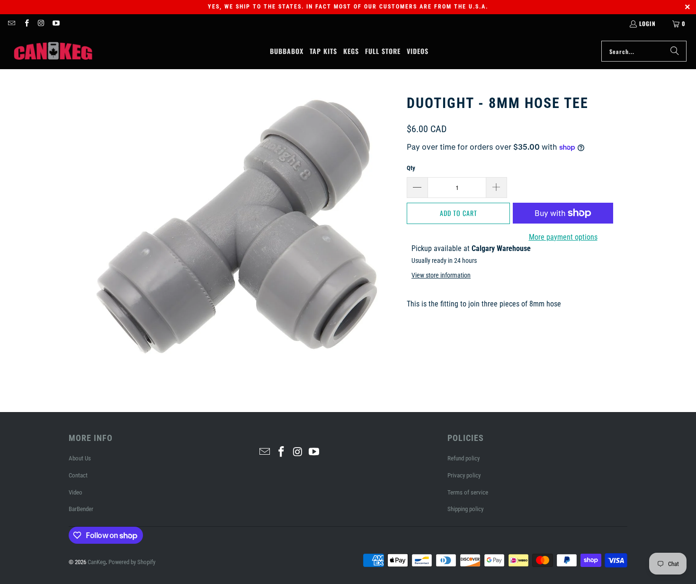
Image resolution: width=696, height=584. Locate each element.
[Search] (675, 51)
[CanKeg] (53, 51)
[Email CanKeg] (11, 23)
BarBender (81, 508)
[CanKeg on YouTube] (56, 23)
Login (647, 23)
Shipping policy (465, 508)
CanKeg (97, 562)
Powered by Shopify (131, 562)
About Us (80, 458)
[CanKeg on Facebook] (26, 23)
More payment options (563, 237)
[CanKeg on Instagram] (41, 23)
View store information (441, 275)
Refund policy (463, 458)
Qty (411, 167)
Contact (78, 475)
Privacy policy (464, 475)
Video (75, 492)
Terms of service (467, 492)
